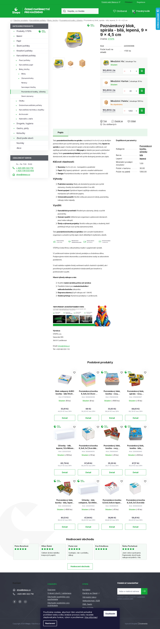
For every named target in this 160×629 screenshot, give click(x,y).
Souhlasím (110, 613)
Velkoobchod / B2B (91, 600)
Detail (65, 418)
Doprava (51, 589)
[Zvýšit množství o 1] (136, 71)
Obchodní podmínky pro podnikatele (58, 604)
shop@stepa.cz (23, 174)
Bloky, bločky (24, 69)
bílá (141, 155)
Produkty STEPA (24, 31)
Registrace (141, 2)
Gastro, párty (23, 128)
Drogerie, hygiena (25, 123)
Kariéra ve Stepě (89, 593)
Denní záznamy (27, 96)
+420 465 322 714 (25, 594)
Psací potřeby (24, 60)
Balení (19, 36)
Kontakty (86, 589)
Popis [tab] (60, 132)
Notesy (24, 83)
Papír (19, 41)
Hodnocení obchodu (80, 566)
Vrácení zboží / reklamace (59, 593)
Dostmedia (143, 624)
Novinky (20, 143)
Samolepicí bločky (28, 87)
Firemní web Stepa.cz (110, 2)
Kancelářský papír (26, 65)
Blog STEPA (87, 608)
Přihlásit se (144, 591)
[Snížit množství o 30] (124, 91)
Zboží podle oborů (25, 138)
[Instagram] (20, 601)
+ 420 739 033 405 (25, 170)
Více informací (90, 617)
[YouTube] (25, 601)
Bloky (23, 74)
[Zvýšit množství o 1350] (136, 111)
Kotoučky (21, 133)
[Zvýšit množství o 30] (136, 91)
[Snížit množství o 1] (124, 71)
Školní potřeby (23, 46)
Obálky (21, 101)
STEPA (111, 39)
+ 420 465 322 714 (24, 168)
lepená (143, 158)
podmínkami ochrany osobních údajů (131, 597)
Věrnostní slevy (89, 597)
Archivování (23, 114)
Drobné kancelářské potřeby (30, 105)
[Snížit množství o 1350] (124, 111)
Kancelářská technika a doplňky (31, 110)
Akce (19, 148)
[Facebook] (14, 601)
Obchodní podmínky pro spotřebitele (58, 598)
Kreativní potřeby (25, 51)
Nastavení (50, 623)
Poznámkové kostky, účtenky (33, 92)
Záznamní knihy (27, 78)
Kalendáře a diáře (26, 119)
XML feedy (87, 604)
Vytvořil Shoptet (131, 624)
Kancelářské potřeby (26, 55)
